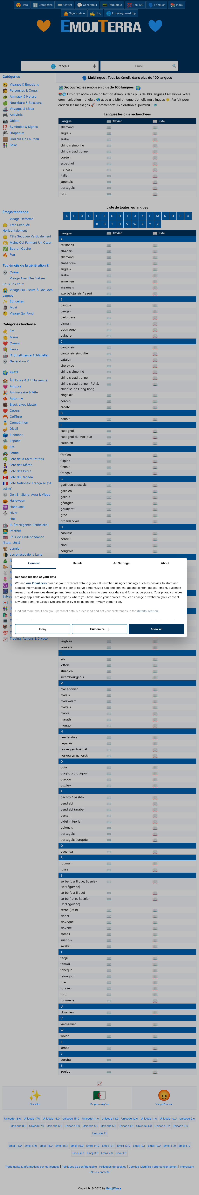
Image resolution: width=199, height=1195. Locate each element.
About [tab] (165, 563)
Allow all (156, 629)
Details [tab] (77, 563)
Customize (97, 629)
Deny (42, 629)
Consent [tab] (34, 563)
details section (147, 611)
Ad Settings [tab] (121, 563)
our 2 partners (36, 583)
